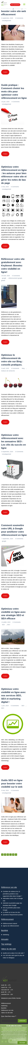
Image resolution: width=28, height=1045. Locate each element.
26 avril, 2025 (5, 275)
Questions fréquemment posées (13, 914)
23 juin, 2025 (5, 101)
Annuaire (4, 939)
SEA (3, 624)
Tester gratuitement (15, 4)
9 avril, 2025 (5, 368)
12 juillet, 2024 (6, 622)
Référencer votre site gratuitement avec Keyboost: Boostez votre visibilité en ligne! (13, 265)
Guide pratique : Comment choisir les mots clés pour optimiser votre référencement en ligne (14, 91)
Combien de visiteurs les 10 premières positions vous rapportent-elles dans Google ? (12, 894)
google (4, 278)
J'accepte (22, 1042)
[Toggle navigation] (24, 4)
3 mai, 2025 (5, 186)
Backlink (4, 930)
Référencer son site (9, 887)
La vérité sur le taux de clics (11, 912)
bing (23, 368)
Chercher (22, 1020)
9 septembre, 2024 (7, 451)
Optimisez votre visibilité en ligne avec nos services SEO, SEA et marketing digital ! (13, 695)
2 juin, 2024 (5, 705)
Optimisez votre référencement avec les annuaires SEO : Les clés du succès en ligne (13, 441)
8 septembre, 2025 (7, 18)
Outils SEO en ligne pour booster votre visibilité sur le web (12, 783)
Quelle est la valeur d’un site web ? (13, 953)
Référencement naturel (10, 923)
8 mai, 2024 (5, 790)
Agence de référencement (11, 926)
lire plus (5, 72)
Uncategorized (6, 20)
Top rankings (6, 944)
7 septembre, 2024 (7, 538)
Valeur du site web (8, 949)
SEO (8, 624)
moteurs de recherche (8, 371)
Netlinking (6, 934)
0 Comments (19, 18)
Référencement (7, 919)
